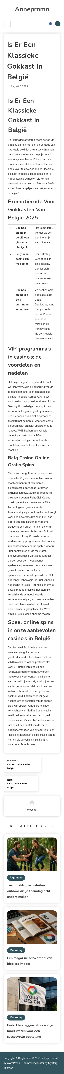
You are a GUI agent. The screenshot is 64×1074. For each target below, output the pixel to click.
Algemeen (16, 877)
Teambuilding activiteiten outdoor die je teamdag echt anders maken (28, 891)
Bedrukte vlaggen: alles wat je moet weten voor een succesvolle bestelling (30, 1031)
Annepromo (32, 9)
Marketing (16, 950)
